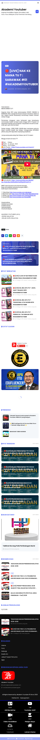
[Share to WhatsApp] (10, 235)
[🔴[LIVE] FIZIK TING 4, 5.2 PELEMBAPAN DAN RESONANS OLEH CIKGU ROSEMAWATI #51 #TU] (5, 580)
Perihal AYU (15, 698)
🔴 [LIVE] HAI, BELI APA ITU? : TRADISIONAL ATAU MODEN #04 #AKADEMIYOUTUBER (23, 302)
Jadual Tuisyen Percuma (9, 657)
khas (7, 66)
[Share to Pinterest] (14, 235)
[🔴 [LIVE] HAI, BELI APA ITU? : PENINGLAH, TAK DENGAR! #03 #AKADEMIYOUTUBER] (6, 321)
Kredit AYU (4, 654)
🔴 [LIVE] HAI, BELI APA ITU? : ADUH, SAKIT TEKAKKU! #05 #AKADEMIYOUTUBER (24, 290)
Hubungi (4, 651)
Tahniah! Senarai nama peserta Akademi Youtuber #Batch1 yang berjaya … (23, 416)
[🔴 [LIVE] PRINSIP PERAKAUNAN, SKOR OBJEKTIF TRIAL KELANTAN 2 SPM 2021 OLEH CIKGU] (5, 589)
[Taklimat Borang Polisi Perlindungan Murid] (20, 529)
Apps (3, 660)
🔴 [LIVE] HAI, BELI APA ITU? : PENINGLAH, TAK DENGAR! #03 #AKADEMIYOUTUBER (23, 314)
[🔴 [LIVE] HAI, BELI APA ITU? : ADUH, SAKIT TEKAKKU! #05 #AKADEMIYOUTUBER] (6, 296)
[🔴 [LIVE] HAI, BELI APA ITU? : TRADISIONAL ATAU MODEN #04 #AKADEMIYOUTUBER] (6, 308)
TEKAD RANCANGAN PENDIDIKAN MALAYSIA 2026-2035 (20, 3)
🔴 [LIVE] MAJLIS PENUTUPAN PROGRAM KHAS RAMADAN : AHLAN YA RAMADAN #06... (19, 453)
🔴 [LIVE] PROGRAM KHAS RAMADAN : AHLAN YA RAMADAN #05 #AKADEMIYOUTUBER (18, 485)
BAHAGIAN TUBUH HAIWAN (18, 431)
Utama (3, 645)
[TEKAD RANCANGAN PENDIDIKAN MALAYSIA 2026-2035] (2, 3)
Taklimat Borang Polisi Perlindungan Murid (19, 546)
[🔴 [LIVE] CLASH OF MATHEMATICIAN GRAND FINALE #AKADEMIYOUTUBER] (6, 284)
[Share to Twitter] (6, 235)
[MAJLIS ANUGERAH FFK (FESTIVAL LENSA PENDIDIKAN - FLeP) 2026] (5, 599)
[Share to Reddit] (18, 235)
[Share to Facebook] (2, 235)
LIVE (12, 573)
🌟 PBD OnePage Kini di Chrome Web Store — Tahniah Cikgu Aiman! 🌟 (23, 424)
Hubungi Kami (24, 698)
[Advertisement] (20, 37)
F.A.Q (3, 648)
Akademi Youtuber (13, 9)
